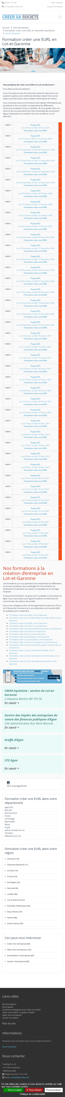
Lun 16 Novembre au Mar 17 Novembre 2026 (35, 259)
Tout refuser (35, 1090)
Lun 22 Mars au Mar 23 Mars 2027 (35, 456)
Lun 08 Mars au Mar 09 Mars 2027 (35, 434)
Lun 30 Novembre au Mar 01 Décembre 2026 (35, 281)
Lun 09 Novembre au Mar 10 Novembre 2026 (35, 248)
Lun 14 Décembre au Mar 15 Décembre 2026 (35, 303)
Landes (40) (12, 894)
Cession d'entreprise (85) (18, 961)
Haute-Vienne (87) (15, 923)
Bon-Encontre (11, 813)
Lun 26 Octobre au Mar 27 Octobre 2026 (35, 226)
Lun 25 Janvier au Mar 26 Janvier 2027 (35, 369)
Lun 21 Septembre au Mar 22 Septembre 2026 (35, 171)
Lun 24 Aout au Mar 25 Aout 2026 (35, 128)
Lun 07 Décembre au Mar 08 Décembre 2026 (35, 292)
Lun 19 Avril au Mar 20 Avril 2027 (35, 500)
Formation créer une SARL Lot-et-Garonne (28, 615)
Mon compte (57, 2)
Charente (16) (13, 858)
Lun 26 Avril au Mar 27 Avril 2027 (35, 511)
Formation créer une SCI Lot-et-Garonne (27, 634)
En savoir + (12, 703)
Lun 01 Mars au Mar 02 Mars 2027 (35, 423)
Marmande (10, 821)
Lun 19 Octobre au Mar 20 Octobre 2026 (35, 215)
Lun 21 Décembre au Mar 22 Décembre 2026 (35, 314)
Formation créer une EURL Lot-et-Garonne (28, 623)
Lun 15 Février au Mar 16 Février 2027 (35, 402)
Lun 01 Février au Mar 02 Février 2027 (35, 380)
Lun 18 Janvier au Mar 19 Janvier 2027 (35, 358)
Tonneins (9, 833)
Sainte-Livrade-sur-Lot (15, 830)
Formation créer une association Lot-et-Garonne (30, 639)
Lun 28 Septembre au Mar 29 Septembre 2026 (35, 182)
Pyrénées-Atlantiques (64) (18, 905)
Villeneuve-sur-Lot (13, 836)
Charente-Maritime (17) (17, 864)
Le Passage (10, 818)
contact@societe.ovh (19, 1077)
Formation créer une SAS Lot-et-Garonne (27, 631)
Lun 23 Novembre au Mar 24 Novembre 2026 (35, 270)
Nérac (7, 824)
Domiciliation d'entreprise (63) (20, 955)
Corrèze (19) (12, 870)
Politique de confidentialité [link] (32, 1094)
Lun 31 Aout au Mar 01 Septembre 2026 (35, 139)
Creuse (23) (12, 876)
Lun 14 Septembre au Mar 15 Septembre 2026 (35, 161)
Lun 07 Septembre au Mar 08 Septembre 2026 (35, 150)
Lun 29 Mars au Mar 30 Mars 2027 (35, 467)
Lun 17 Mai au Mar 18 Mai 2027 (35, 544)
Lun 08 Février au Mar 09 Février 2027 (35, 391)
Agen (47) (9, 807)
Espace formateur (55, 6)
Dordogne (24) (13, 882)
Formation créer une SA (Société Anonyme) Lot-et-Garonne (35, 628)
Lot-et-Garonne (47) (16, 900)
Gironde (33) (12, 888)
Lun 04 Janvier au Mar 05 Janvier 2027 (35, 336)
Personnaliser (53, 1090)
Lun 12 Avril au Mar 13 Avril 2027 (35, 489)
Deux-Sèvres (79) (14, 911)
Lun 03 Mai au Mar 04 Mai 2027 (35, 522)
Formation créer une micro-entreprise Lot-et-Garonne (33, 642)
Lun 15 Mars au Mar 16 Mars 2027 (35, 445)
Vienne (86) (12, 917)
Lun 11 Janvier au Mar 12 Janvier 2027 (35, 347)
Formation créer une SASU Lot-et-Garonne (28, 626)
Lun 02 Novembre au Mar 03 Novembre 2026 (35, 237)
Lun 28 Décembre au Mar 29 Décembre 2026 (35, 325)
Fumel (7, 815)
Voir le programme (17, 785)
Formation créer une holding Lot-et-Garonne (29, 636)
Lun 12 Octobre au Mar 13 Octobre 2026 (35, 204)
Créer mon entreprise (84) (18, 943)
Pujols (7, 827)
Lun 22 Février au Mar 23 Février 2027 (35, 413)
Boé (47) (8, 810)
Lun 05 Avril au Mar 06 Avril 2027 (35, 478)
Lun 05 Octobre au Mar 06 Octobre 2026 (35, 193)
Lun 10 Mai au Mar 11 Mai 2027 (35, 533)
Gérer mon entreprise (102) (19, 949)
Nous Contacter (9, 1046)
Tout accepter (14, 1090)
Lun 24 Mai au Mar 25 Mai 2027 (35, 555)
